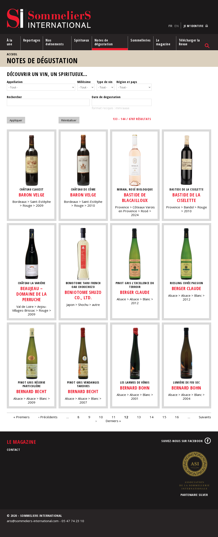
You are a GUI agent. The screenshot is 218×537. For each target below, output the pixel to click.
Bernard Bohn (135, 388)
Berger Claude (134, 292)
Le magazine (163, 42)
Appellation (15, 82)
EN (176, 26)
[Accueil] (86, 19)
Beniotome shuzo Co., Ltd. (83, 295)
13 (139, 417)
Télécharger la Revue (189, 42)
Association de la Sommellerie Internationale (194, 470)
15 (164, 417)
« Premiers (21, 417)
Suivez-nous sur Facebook (182, 441)
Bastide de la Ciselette (186, 197)
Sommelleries (141, 40)
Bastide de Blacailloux (135, 197)
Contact (13, 449)
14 (151, 417)
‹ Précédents (47, 417)
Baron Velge (31, 195)
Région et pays (126, 82)
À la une (9, 42)
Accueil (12, 54)
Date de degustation (106, 97)
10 (101, 417)
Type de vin (104, 82)
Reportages (31, 40)
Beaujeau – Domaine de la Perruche (31, 293)
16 (177, 417)
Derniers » (113, 421)
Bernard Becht (31, 391)
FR (170, 26)
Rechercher (14, 97)
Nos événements (55, 42)
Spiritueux (81, 40)
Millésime (84, 82)
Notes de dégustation (104, 42)
